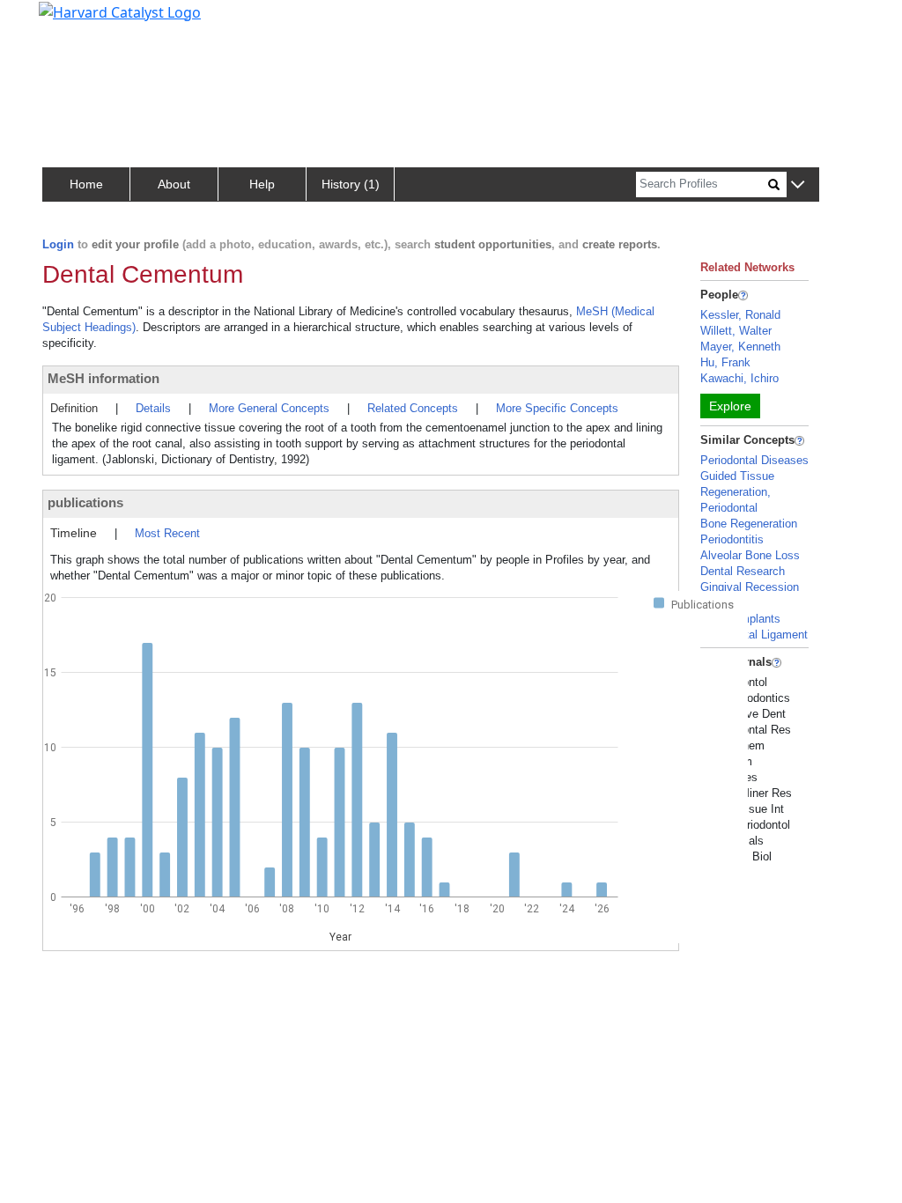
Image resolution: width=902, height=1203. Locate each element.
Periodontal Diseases (754, 460)
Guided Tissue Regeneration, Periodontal (737, 491)
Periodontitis (732, 539)
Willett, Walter (736, 330)
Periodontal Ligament (754, 634)
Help (262, 184)
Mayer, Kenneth (740, 346)
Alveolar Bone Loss (750, 555)
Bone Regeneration (748, 523)
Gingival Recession (749, 587)
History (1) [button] (351, 184)
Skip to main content (73, 21)
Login (58, 244)
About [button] (174, 184)
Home (86, 184)
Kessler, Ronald (740, 314)
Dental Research (742, 571)
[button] (798, 185)
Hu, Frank (725, 362)
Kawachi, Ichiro (739, 378)
